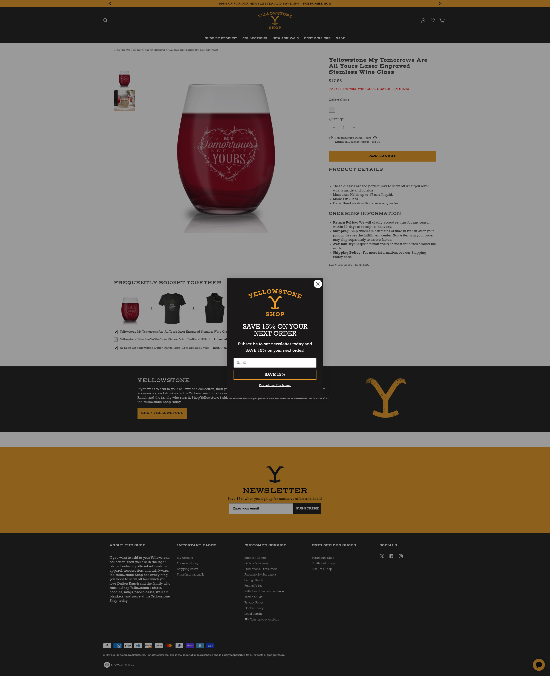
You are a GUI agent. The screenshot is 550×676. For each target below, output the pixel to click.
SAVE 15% (275, 375)
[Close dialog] (318, 284)
